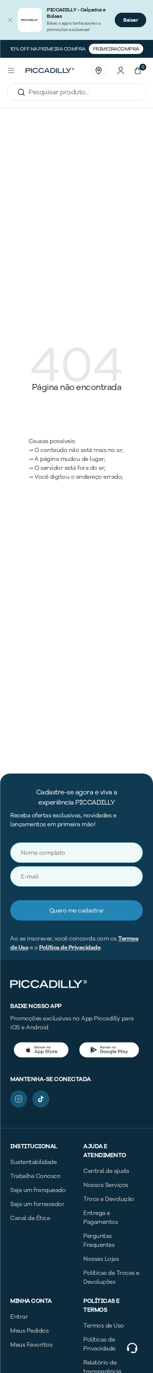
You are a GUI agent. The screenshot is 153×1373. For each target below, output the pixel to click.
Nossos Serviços (105, 1185)
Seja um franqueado (37, 1190)
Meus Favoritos (31, 1345)
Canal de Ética (30, 1218)
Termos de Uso (103, 1326)
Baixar (130, 20)
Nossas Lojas (101, 1259)
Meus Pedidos (29, 1331)
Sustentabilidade (33, 1162)
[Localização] (98, 70)
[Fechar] (10, 20)
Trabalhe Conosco (35, 1176)
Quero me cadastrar (76, 911)
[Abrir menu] (11, 70)
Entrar (19, 1317)
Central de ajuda (106, 1171)
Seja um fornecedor (37, 1204)
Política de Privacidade (70, 948)
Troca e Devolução (108, 1199)
